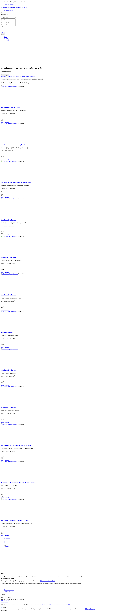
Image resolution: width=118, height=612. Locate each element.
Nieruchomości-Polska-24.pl (47, 581)
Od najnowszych (10, 76)
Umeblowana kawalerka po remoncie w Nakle (16, 445)
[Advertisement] (49, 53)
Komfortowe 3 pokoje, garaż (10, 107)
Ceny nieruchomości (9, 4)
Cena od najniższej (20, 76)
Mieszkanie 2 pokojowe (8, 257)
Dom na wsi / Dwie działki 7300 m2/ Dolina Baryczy (18, 483)
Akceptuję (3, 610)
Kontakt (68, 604)
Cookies (63, 604)
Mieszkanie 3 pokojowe (8, 220)
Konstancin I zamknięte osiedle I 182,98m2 (15, 520)
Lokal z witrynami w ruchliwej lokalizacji (14, 145)
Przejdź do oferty (5, 122)
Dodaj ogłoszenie (8, 591)
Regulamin (45, 604)
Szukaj (2, 34)
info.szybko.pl (4, 602)
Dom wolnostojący (7, 332)
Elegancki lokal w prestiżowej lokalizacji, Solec (16, 182)
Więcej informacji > (90, 609)
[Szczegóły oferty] (9, 86)
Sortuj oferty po (4, 75)
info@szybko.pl (5, 600)
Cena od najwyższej (30, 76)
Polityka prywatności (54, 604)
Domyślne (3, 76)
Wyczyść (3, 32)
